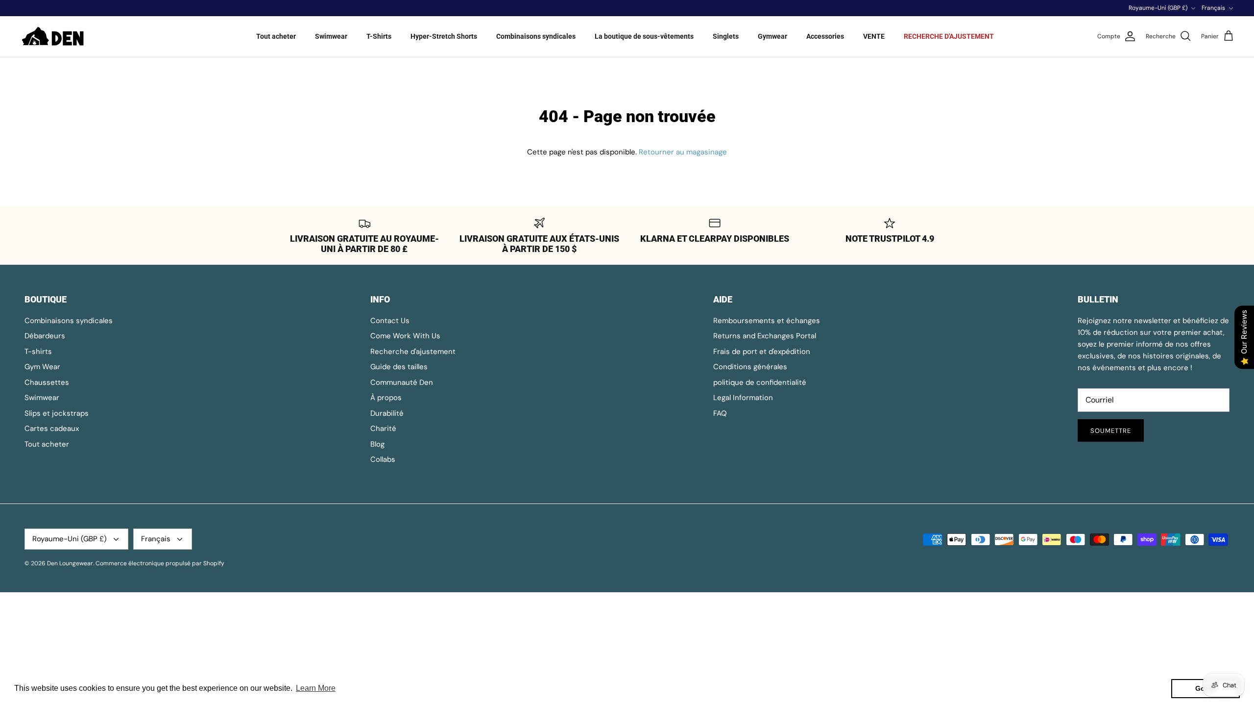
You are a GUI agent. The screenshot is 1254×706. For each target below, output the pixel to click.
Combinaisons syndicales (536, 36)
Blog (377, 444)
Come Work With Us (405, 336)
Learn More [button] (316, 688)
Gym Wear (42, 367)
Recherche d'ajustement (413, 351)
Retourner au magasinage (683, 152)
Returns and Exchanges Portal (764, 336)
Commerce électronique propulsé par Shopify (160, 563)
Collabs (382, 459)
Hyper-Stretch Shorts (443, 36)
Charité (383, 428)
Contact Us (390, 321)
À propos (386, 398)
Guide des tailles (399, 367)
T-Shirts (378, 36)
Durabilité (387, 413)
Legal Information (743, 398)
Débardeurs (44, 336)
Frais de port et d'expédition (761, 351)
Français (1213, 8)
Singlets (726, 36)
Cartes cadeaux (51, 428)
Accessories (825, 36)
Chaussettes (46, 382)
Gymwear (772, 36)
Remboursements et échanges (766, 321)
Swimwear (331, 36)
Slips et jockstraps (56, 413)
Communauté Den (401, 382)
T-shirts (38, 351)
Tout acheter (276, 36)
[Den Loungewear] (54, 36)
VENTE (874, 36)
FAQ (720, 413)
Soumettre (1110, 431)
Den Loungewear (70, 563)
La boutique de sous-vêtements (644, 36)
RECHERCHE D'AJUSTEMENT (949, 36)
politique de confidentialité (759, 382)
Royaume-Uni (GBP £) (1158, 8)
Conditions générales (750, 367)
